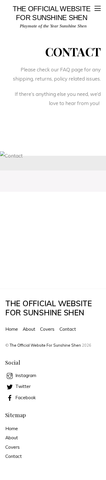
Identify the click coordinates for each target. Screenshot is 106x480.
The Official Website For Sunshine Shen (45, 345)
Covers (47, 329)
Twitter (22, 386)
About (29, 329)
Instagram (25, 375)
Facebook (25, 397)
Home (11, 329)
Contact (67, 329)
